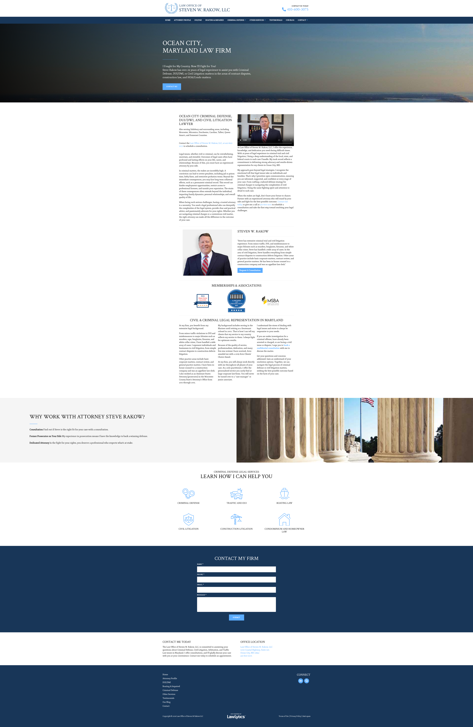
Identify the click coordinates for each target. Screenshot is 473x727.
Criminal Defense (235, 20)
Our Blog (290, 20)
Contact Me (171, 87)
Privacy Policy (295, 716)
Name (200, 564)
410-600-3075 (297, 9)
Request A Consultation (250, 270)
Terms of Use (284, 716)
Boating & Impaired (214, 20)
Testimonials (275, 20)
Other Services (257, 20)
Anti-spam (306, 716)
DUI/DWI (198, 20)
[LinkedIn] (300, 680)
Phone (200, 574)
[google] (306, 680)
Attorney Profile (182, 20)
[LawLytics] (236, 716)
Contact (302, 20)
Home (167, 20)
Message (201, 595)
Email (200, 585)
